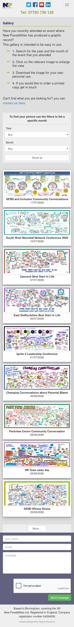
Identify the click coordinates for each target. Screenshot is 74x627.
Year (9, 128)
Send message (60, 597)
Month (9, 142)
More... (37, 528)
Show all (37, 158)
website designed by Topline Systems (37, 621)
